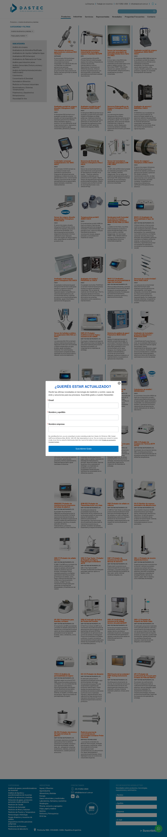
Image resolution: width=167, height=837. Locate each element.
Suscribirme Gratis (84, 449)
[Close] (119, 383)
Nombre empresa (57, 424)
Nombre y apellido (57, 412)
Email (51, 400)
